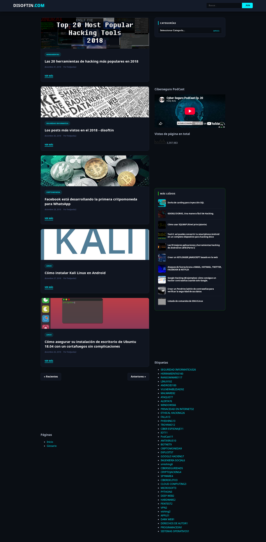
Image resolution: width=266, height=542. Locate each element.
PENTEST (166, 503)
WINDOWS (168, 405)
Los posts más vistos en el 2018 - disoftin (79, 130)
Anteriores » (138, 376)
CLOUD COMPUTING (173, 484)
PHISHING (168, 421)
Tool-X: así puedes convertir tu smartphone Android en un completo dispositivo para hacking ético (193, 235)
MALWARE (168, 393)
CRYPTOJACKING (171, 472)
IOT (164, 432)
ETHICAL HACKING (173, 413)
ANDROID (168, 385)
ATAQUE (167, 397)
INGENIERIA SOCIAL (173, 460)
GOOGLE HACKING (172, 456)
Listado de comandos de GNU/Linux (185, 301)
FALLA (165, 417)
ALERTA (166, 401)
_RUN (247, 5)
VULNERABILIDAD (172, 389)
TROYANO (168, 424)
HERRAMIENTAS (52, 54)
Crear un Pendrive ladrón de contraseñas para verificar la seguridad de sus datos (191, 290)
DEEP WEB (167, 495)
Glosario (52, 446)
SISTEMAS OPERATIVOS (175, 531)
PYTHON (166, 491)
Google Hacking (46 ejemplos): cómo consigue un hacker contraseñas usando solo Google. (192, 279)
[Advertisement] (95, 408)
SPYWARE (167, 476)
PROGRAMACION (171, 527)
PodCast (167, 436)
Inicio (50, 442)
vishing (165, 511)
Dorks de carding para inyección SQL (186, 202)
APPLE (165, 515)
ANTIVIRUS (168, 440)
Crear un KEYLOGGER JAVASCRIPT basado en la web (193, 257)
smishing (167, 464)
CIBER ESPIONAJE (172, 428)
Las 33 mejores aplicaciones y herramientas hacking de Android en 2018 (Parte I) (194, 246)
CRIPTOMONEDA (53, 192)
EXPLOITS (167, 452)
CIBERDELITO (169, 480)
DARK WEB (167, 519)
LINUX (49, 266)
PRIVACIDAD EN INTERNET (177, 409)
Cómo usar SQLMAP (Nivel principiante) (187, 224)
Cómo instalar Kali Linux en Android (75, 272)
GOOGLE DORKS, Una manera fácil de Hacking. (191, 213)
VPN (164, 507)
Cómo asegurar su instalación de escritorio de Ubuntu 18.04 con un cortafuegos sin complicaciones (90, 344)
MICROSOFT (168, 488)
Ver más (49, 75)
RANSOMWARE (171, 377)
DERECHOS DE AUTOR (174, 523)
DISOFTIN (29, 5)
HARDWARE (168, 499)
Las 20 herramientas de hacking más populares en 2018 (91, 61)
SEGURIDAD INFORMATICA (57, 123)
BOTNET (166, 444)
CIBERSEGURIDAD (172, 468)
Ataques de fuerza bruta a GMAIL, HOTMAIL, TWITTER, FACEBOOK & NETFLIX (195, 268)
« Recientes (51, 376)
